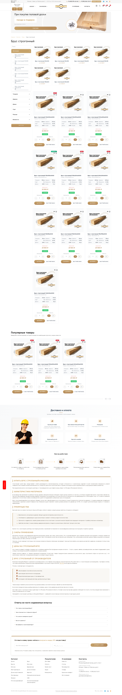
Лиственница (14, 675)
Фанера (13, 678)
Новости (64, 661)
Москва (13, 2)
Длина (14, 104)
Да (14, 8)
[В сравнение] (54, 94)
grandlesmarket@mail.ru (85, 676)
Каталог (32, 6)
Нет (20, 8)
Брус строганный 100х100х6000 (44, 117)
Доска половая (31, 669)
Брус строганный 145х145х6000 (44, 293)
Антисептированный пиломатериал (32, 681)
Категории (16, 51)
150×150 (62, 563)
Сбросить (21, 125)
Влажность (16, 119)
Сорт (14, 109)
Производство (66, 667)
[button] (106, 6)
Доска (12, 661)
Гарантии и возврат (67, 672)
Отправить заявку (99, 645)
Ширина (15, 99)
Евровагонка (30, 667)
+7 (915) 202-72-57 (86, 1)
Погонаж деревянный (17, 680)
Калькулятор (48, 672)
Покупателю (42, 6)
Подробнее (36, 28)
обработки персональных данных (56, 650)
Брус (28, 661)
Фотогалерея (65, 675)
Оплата (47, 664)
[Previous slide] (109, 398)
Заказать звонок (96, 1)
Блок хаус (29, 664)
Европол (29, 672)
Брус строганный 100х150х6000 (71, 117)
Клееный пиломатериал (33, 675)
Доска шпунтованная (17, 672)
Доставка (47, 661)
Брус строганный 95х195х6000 (97, 234)
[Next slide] (106, 398)
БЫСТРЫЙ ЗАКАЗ (50, 144)
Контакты (87, 6)
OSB (28, 678)
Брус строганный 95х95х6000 (43, 234)
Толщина (15, 94)
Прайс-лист (48, 667)
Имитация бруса (15, 669)
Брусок (13, 664)
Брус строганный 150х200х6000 (71, 175)
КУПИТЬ (40, 144)
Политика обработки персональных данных (66, 690)
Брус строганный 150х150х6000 (44, 175)
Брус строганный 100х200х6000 (98, 117)
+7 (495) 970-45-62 (73, 1)
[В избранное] (56, 94)
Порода (15, 114)
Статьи (64, 664)
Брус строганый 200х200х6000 (98, 175)
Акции (46, 669)
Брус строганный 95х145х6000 (70, 234)
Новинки (4, 484)
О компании (75, 6)
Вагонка (13, 667)
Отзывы (64, 669)
